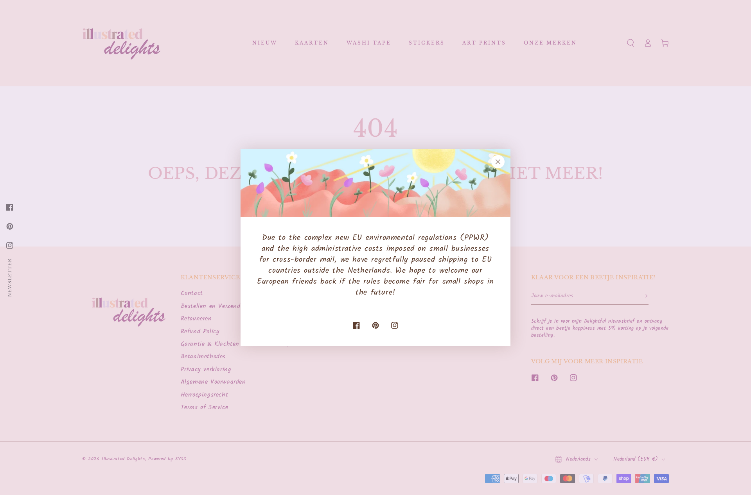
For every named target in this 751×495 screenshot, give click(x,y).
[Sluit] (498, 161)
